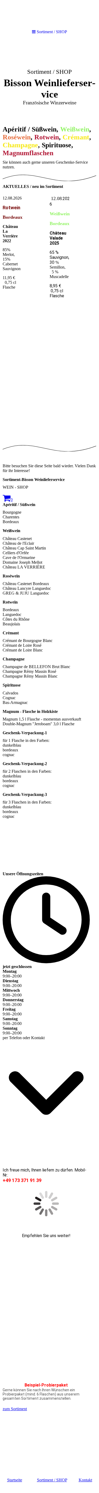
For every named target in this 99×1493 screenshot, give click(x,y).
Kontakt (85, 1480)
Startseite (14, 1480)
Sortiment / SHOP (52, 1480)
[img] (49, 81)
